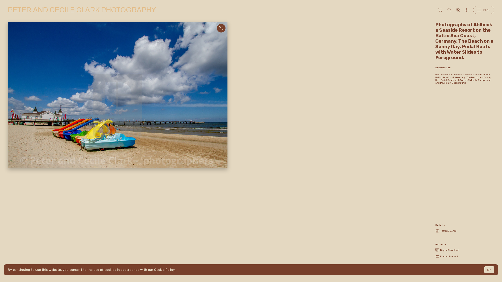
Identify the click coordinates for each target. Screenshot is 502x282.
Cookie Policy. (165, 270)
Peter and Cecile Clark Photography (82, 10)
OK (489, 269)
